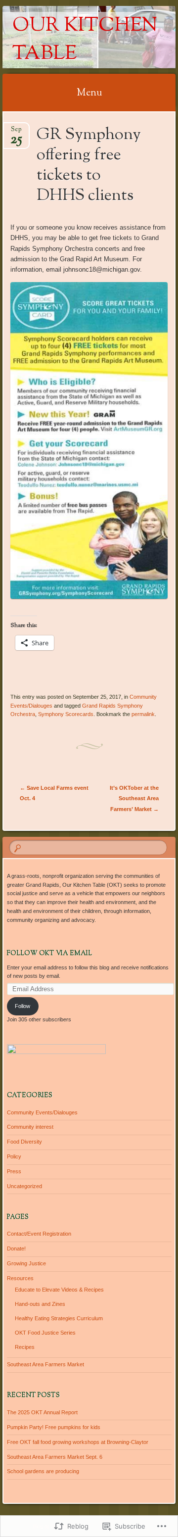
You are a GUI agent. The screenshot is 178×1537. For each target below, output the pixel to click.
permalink (143, 714)
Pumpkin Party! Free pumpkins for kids (53, 1427)
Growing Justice (26, 1263)
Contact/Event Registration (39, 1234)
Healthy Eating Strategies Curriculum (59, 1318)
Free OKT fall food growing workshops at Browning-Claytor (77, 1442)
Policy (14, 1156)
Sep (16, 132)
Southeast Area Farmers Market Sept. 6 (54, 1457)
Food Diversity (24, 1142)
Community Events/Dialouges (42, 1112)
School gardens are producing (43, 1471)
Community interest (30, 1127)
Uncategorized (24, 1186)
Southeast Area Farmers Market (45, 1364)
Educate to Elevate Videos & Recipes (59, 1290)
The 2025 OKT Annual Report (42, 1412)
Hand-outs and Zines (40, 1304)
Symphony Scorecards (65, 714)
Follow (22, 1006)
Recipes (25, 1347)
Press (14, 1171)
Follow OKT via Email (49, 953)
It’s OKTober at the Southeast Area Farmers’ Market (134, 798)
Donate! (16, 1248)
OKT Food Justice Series (45, 1333)
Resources (20, 1278)
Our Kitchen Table (84, 40)
